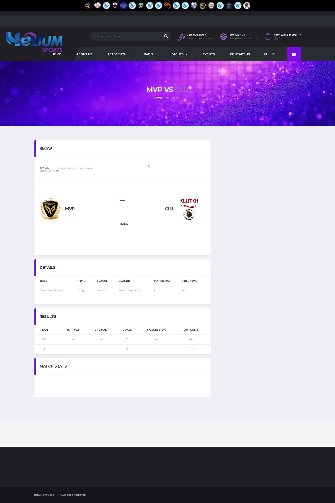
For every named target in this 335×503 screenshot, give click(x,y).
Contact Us (240, 54)
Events (209, 54)
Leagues (176, 54)
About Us (84, 54)
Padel (149, 54)
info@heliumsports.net (243, 38)
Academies (116, 54)
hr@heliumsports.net (200, 38)
